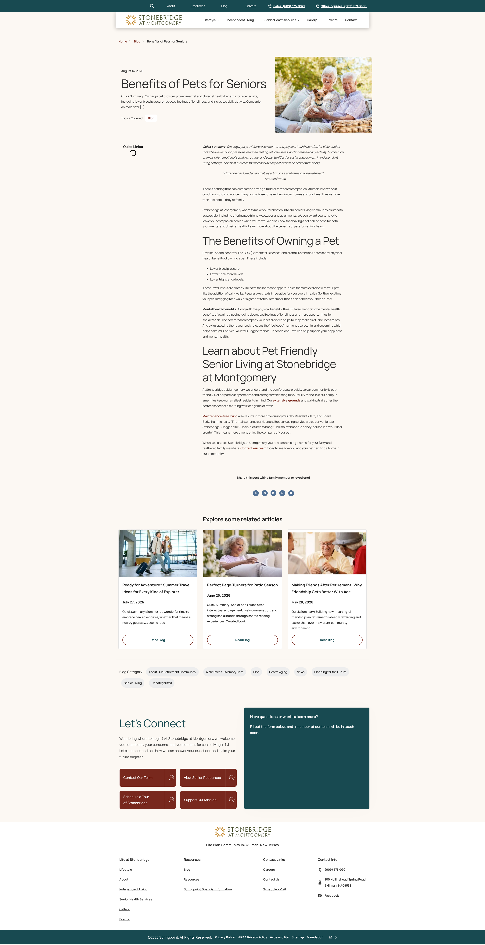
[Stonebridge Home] (242, 836)
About (171, 6)
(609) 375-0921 (336, 869)
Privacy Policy (225, 937)
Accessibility (279, 937)
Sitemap (298, 937)
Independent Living (240, 20)
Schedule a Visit (274, 889)
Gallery (312, 20)
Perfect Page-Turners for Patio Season (242, 585)
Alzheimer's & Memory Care (224, 672)
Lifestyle (210, 20)
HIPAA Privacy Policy (252, 937)
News (300, 672)
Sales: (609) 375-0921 (289, 6)
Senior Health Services (280, 20)
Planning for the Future (330, 672)
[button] (256, 493)
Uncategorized (162, 683)
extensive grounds (286, 400)
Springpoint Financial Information (208, 889)
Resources (198, 6)
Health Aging (278, 672)
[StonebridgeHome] (153, 20)
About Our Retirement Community (172, 672)
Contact (351, 20)
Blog (224, 6)
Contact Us (271, 879)
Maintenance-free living (220, 416)
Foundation (315, 937)
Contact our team (253, 448)
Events (332, 20)
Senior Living (133, 683)
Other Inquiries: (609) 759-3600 (344, 6)
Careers (251, 6)
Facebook (332, 895)
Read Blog (158, 640)
